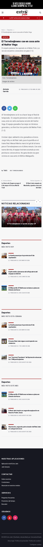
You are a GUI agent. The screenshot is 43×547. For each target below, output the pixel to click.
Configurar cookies (35, 545)
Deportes (10, 30)
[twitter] (9, 108)
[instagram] (15, 517)
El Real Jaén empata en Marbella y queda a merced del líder (32, 185)
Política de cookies (35, 541)
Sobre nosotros (6, 479)
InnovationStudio (36, 537)
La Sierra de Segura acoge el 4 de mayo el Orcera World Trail (11, 185)
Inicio (3, 30)
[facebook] (4, 108)
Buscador (4, 504)
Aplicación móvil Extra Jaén (10, 464)
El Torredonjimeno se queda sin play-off (21, 224)
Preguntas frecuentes (8, 498)
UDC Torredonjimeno (16, 170)
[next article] (37, 18)
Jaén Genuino (6, 467)
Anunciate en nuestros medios (11, 485)
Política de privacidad (21, 541)
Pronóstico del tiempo (8, 501)
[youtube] (9, 517)
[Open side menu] (2, 13)
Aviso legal (11, 541)
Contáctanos (6, 482)
